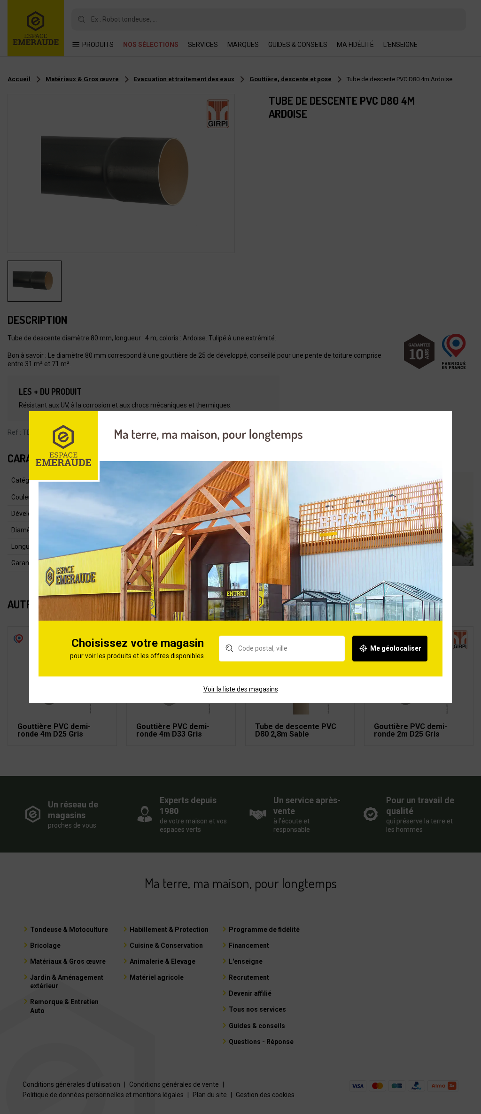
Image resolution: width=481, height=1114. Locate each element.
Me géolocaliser (395, 648)
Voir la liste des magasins (240, 689)
